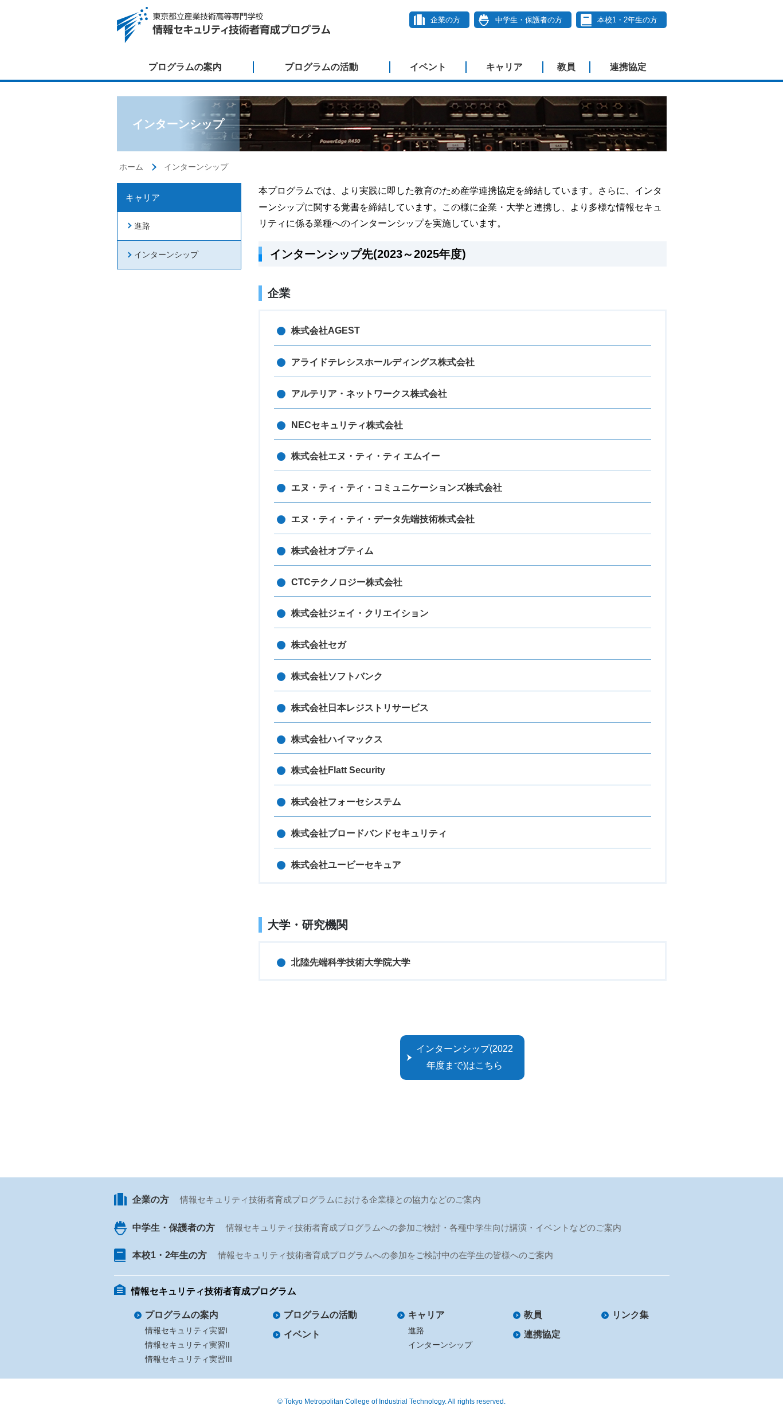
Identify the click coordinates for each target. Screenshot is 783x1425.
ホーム (131, 166)
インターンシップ (196, 166)
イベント (428, 67)
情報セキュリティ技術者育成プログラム (213, 1291)
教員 (566, 67)
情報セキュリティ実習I (186, 1330)
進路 (142, 225)
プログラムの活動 (321, 67)
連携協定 (628, 67)
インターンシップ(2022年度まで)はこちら (464, 1057)
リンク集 (630, 1315)
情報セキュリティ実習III (188, 1359)
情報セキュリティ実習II (187, 1344)
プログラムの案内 (185, 67)
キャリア (504, 67)
